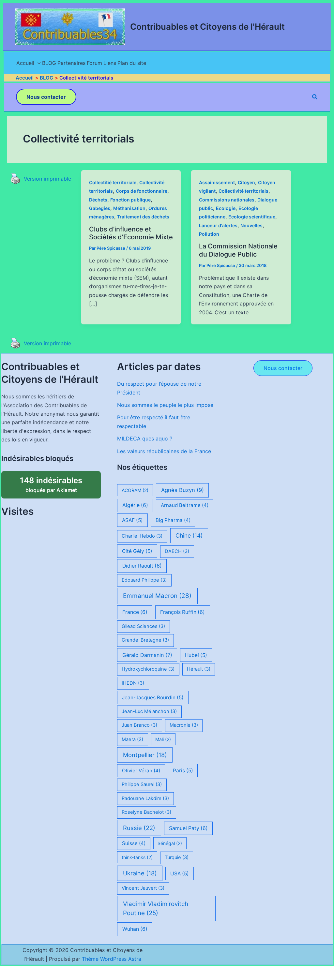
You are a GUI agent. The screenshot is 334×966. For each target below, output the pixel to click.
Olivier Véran (141, 770)
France (134, 612)
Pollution (209, 234)
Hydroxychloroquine (148, 669)
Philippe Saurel (142, 784)
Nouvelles (251, 225)
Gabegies (99, 208)
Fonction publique (130, 199)
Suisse (133, 843)
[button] (46, 97)
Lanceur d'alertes (218, 225)
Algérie (135, 505)
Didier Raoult (142, 566)
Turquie (177, 857)
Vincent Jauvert (143, 888)
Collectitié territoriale (112, 182)
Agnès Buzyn (182, 490)
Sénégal (170, 843)
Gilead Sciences (143, 626)
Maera (132, 739)
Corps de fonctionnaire (141, 191)
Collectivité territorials (243, 191)
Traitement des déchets (143, 216)
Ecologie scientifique (251, 216)
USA (179, 873)
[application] (37, 63)
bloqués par (58, 482)
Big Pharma (173, 520)
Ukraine (140, 873)
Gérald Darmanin (147, 655)
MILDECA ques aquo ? (144, 438)
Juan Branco (139, 725)
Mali (163, 739)
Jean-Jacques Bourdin (153, 697)
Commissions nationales (226, 199)
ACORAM (135, 490)
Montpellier (145, 754)
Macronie (184, 725)
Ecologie (225, 208)
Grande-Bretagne (145, 640)
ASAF (132, 520)
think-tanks (137, 857)
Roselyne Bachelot (146, 812)
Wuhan (134, 929)
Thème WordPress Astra (111, 959)
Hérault (198, 669)
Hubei (196, 655)
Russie (139, 827)
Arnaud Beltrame (184, 505)
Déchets (98, 199)
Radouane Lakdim (145, 798)
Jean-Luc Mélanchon (149, 711)
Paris (183, 770)
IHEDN (133, 683)
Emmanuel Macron (157, 596)
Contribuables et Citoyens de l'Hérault (207, 27)
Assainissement (217, 182)
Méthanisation (129, 208)
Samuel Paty (188, 828)
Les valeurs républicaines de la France (164, 451)
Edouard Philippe (144, 580)
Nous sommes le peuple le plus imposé (165, 405)
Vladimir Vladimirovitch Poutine (155, 908)
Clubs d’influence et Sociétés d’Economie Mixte (131, 233)
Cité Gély (137, 551)
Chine (189, 535)
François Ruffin (182, 612)
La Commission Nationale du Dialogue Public (238, 250)
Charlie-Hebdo (142, 536)
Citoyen (246, 182)
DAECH (177, 551)
